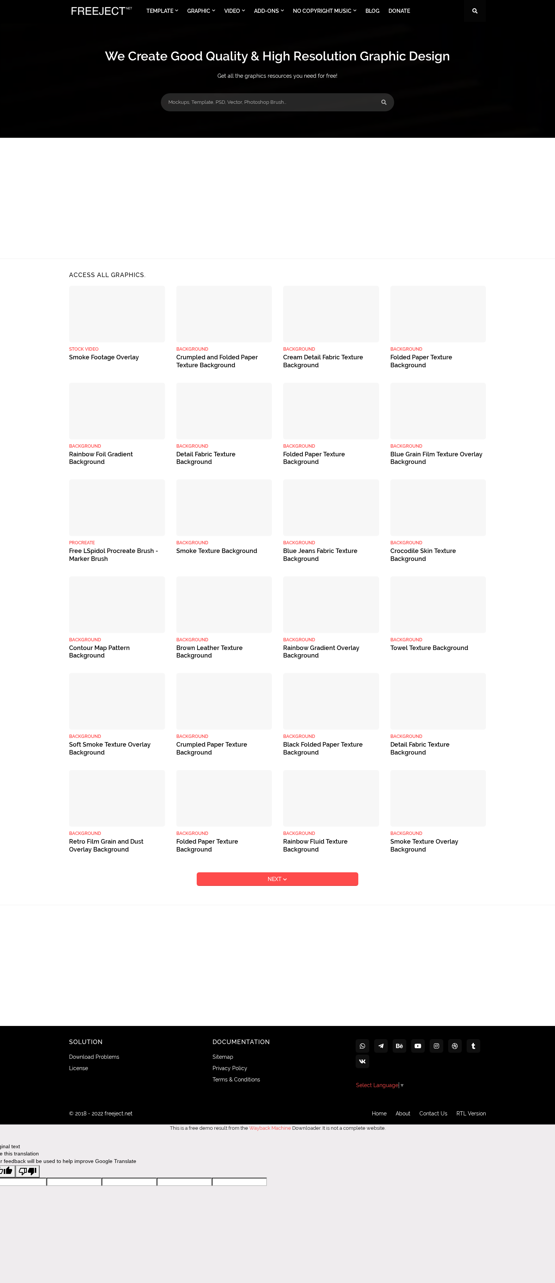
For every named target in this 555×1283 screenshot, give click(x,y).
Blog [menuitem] (372, 11)
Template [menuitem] (159, 11)
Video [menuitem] (232, 11)
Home (379, 1113)
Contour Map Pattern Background (99, 651)
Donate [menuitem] (399, 11)
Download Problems (94, 1057)
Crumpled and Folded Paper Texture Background (217, 361)
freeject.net (119, 1113)
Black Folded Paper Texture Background (323, 748)
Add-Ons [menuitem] (266, 11)
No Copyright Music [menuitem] (322, 11)
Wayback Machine (270, 1128)
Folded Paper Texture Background (421, 361)
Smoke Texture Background (216, 550)
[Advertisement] (277, 198)
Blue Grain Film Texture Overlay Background (436, 458)
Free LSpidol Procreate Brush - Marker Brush (113, 554)
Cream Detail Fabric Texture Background (323, 361)
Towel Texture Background (429, 648)
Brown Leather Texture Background (209, 651)
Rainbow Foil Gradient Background (101, 458)
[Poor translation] (27, 1171)
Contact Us (433, 1113)
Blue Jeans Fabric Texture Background (320, 554)
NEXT (275, 879)
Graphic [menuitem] (198, 11)
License (78, 1068)
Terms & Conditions (236, 1080)
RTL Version (471, 1113)
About (403, 1113)
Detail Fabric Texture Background (206, 458)
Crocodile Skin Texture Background (423, 554)
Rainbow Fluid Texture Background (315, 845)
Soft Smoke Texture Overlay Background (110, 748)
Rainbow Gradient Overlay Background (321, 651)
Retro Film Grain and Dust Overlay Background (106, 845)
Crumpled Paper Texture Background (211, 748)
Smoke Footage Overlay (104, 357)
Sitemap (223, 1057)
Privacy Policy (230, 1068)
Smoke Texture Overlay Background (424, 845)
